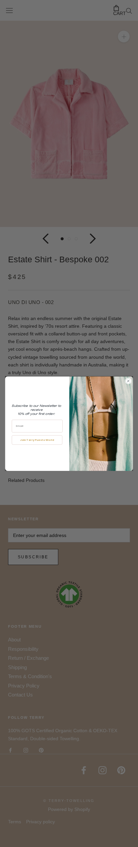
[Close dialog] (128, 380)
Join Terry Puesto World (37, 440)
